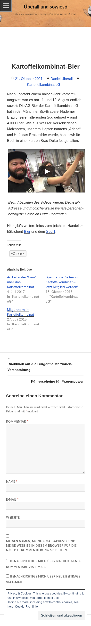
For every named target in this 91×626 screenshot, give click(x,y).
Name (11, 481)
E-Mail (12, 499)
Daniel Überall (61, 79)
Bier (27, 231)
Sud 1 (50, 231)
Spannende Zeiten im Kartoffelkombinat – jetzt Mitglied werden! (62, 282)
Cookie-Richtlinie (26, 606)
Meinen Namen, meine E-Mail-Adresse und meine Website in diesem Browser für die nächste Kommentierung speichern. (41, 546)
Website (13, 517)
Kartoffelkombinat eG (43, 84)
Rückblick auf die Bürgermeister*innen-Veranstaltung (40, 364)
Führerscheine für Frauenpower (57, 384)
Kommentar (17, 421)
